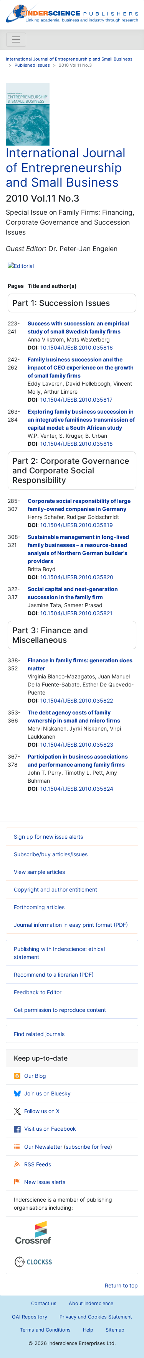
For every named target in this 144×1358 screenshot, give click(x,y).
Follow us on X (42, 1111)
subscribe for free (88, 1146)
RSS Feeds (37, 1164)
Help (88, 1330)
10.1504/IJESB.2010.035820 (76, 577)
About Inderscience (91, 1303)
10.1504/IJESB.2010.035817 (76, 399)
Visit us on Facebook (50, 1128)
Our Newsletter (44, 1146)
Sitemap (115, 1330)
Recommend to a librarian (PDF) (54, 974)
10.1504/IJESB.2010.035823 (76, 744)
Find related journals (39, 1034)
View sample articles (39, 872)
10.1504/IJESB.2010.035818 (76, 443)
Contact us (43, 1303)
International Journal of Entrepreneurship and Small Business (69, 59)
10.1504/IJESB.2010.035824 (76, 788)
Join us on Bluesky (47, 1093)
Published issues (32, 65)
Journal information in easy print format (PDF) (71, 924)
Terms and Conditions (45, 1330)
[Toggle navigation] (16, 39)
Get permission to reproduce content (60, 1010)
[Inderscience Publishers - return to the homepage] (72, 11)
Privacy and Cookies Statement (96, 1317)
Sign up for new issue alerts (48, 836)
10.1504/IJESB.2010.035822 (76, 700)
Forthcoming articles (39, 907)
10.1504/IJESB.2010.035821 (76, 613)
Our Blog (35, 1075)
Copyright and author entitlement (55, 889)
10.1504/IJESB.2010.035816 (76, 347)
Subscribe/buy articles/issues (51, 854)
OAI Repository (29, 1317)
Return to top (121, 1285)
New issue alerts (44, 1182)
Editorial (24, 266)
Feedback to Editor (37, 992)
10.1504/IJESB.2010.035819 (76, 525)
